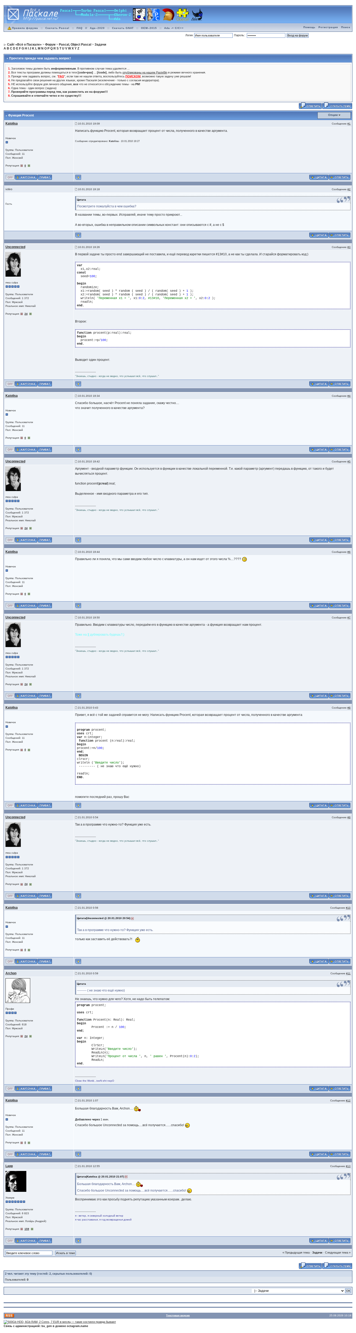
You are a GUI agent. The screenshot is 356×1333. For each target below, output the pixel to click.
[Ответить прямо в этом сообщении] (339, 176)
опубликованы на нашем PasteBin (144, 72)
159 (26, 1228)
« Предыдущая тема (296, 1252)
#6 (349, 551)
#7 (349, 617)
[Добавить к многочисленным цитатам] (318, 176)
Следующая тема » (338, 1252)
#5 (349, 461)
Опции (333, 114)
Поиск (345, 27)
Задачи (317, 1252)
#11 (348, 973)
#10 (348, 907)
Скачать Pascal (57, 28)
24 (26, 313)
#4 (349, 395)
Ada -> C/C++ (174, 28)
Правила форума (25, 28)
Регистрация (328, 27)
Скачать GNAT (123, 28)
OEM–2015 (149, 28)
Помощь (309, 27)
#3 (349, 247)
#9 (349, 817)
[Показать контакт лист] (26, 176)
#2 (349, 189)
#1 (349, 123)
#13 (348, 1166)
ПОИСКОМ (132, 76)
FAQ (80, 28)
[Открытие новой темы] (337, 105)
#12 (348, 1100)
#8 (349, 707)
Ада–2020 (97, 28)
